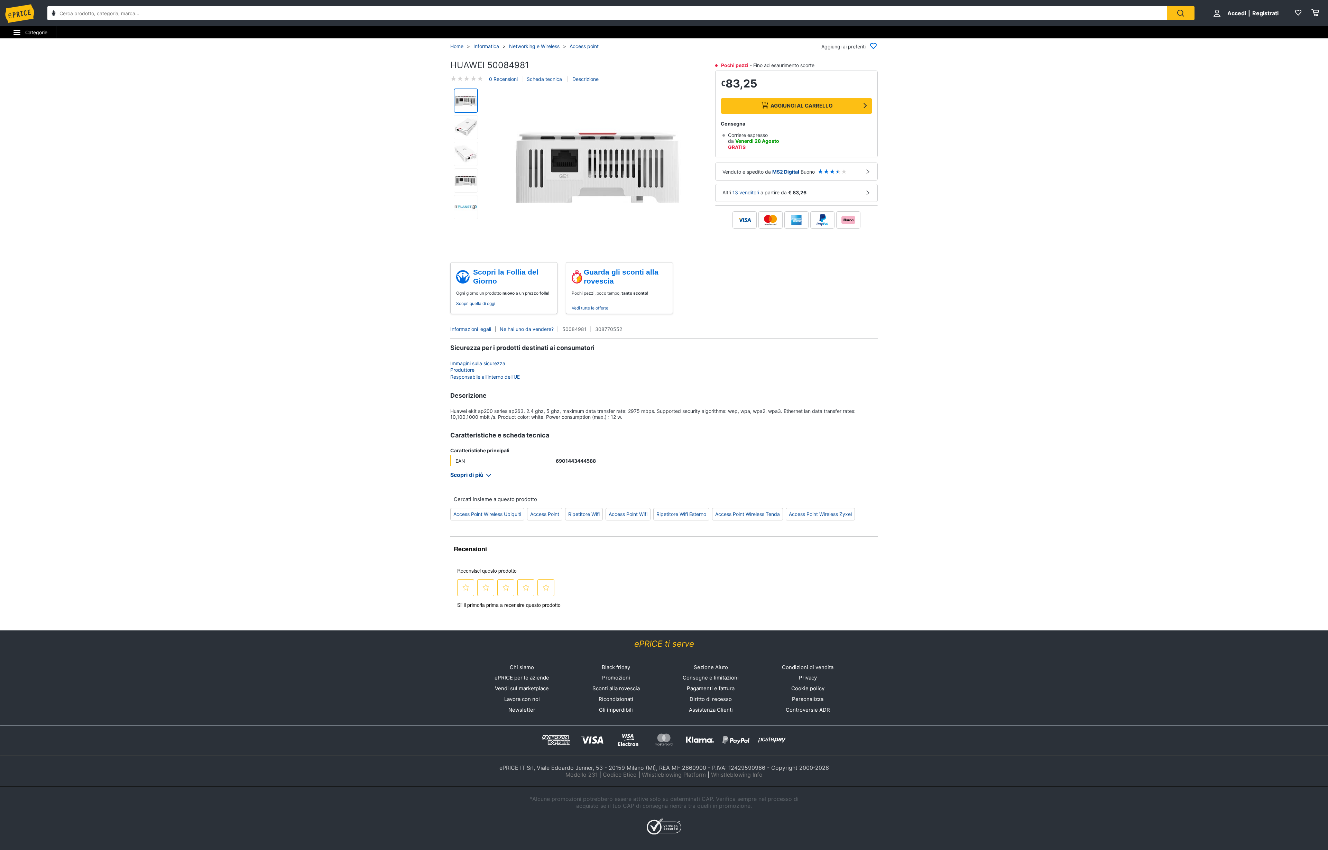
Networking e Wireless (534, 46)
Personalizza (807, 699)
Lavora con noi (522, 699)
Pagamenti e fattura (711, 688)
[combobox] (607, 13)
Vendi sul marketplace (522, 688)
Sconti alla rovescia (616, 688)
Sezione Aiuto (711, 667)
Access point (584, 46)
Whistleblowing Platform (674, 774)
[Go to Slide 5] (466, 207)
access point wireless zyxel (820, 514)
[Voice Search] (53, 14)
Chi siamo (522, 667)
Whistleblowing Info (737, 774)
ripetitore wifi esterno (681, 514)
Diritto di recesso (711, 699)
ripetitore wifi (584, 514)
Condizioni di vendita (807, 667)
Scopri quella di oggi (475, 303)
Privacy (808, 677)
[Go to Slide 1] (466, 101)
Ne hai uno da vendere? (527, 329)
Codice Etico (620, 774)
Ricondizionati (616, 699)
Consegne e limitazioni (711, 677)
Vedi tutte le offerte (590, 308)
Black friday (616, 667)
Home (456, 46)
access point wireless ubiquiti (487, 514)
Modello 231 (581, 774)
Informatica (486, 46)
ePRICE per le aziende (522, 677)
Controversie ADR (808, 709)
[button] (597, 168)
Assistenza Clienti (711, 709)
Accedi (1236, 13)
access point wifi (628, 514)
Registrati (1265, 13)
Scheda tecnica (544, 79)
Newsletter (521, 709)
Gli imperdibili (616, 709)
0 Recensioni (503, 79)
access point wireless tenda (747, 514)
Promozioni (616, 677)
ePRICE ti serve (664, 644)
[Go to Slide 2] (466, 127)
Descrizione (585, 79)
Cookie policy (807, 688)
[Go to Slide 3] (466, 154)
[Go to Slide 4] (466, 180)
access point (544, 514)
